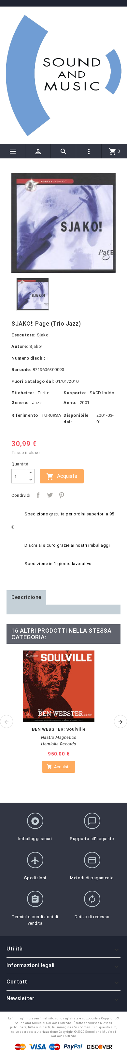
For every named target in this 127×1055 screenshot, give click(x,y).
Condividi (38, 495)
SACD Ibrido (102, 392)
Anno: (70, 402)
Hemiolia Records (58, 743)
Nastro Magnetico (59, 737)
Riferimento (24, 415)
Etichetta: (22, 392)
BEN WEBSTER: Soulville (58, 729)
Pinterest (61, 495)
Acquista (61, 476)
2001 (85, 402)
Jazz (37, 402)
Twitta (50, 495)
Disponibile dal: (76, 418)
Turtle (43, 392)
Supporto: (75, 392)
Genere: (20, 402)
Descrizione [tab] (26, 597)
